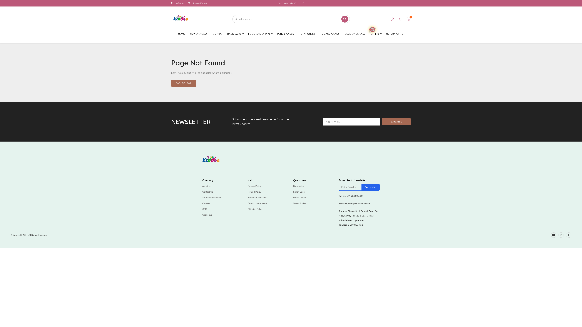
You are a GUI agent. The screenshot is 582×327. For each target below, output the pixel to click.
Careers (206, 203)
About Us (206, 186)
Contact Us (207, 192)
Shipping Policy (255, 209)
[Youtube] (553, 235)
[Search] (291, 19)
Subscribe (396, 121)
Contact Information (257, 203)
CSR (204, 209)
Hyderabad (180, 3)
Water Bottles (299, 203)
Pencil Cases (299, 197)
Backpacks (298, 186)
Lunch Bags (299, 192)
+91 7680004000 (199, 3)
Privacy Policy (254, 186)
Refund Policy (254, 192)
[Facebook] (568, 235)
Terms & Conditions (257, 197)
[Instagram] (561, 235)
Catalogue (207, 215)
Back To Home (184, 83)
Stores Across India (211, 197)
